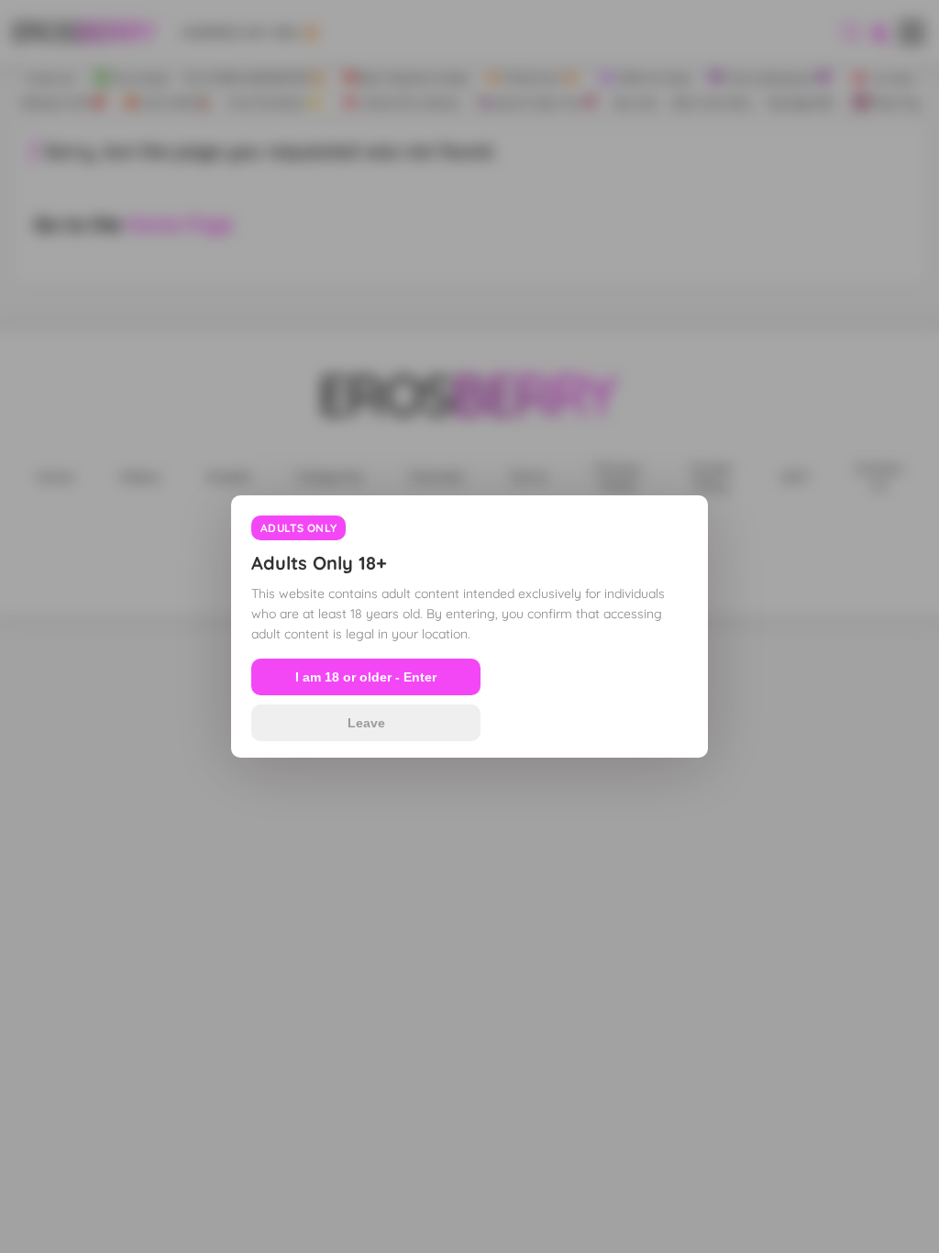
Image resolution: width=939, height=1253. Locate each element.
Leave (366, 722)
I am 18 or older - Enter (365, 677)
